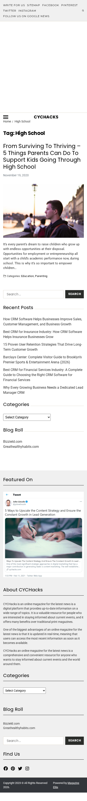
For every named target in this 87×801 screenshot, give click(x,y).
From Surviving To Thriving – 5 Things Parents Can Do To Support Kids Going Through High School (42, 156)
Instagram (27, 10)
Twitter (9, 10)
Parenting (41, 275)
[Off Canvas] (5, 117)
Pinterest (69, 5)
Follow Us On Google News (26, 16)
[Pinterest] (12, 768)
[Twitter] (20, 768)
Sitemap (33, 5)
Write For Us (14, 5)
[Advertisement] (43, 66)
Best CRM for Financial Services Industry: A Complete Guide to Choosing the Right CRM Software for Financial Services (42, 375)
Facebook (50, 5)
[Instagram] (27, 768)
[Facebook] (5, 768)
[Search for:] (32, 295)
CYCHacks (46, 117)
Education (27, 275)
